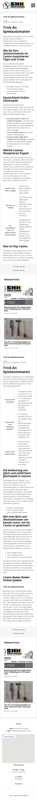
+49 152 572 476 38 (21, 728)
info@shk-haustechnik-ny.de (21, 731)
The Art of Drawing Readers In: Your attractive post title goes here (17, 343)
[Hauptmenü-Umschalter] (33, 5)
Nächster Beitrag (18, 270)
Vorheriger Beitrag (18, 266)
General (6, 313)
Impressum (18, 784)
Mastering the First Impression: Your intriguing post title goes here (17, 309)
